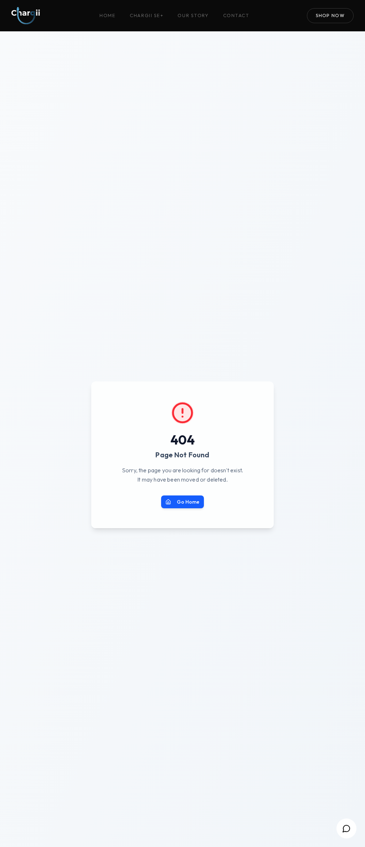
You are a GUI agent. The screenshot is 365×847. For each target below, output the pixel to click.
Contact (236, 15)
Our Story (193, 15)
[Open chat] (346, 828)
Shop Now (330, 15)
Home (107, 15)
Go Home (188, 502)
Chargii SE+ (146, 15)
